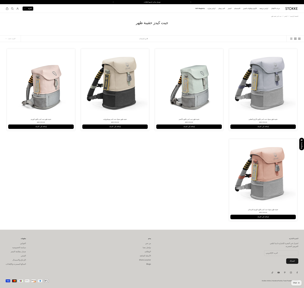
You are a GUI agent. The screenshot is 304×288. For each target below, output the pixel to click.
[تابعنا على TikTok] (272, 272)
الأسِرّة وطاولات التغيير (250, 8)
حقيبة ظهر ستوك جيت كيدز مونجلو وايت (115, 119)
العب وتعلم (221, 8)
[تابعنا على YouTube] (278, 272)
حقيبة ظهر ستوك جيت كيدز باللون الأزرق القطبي (263, 119)
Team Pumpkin (288, 280)
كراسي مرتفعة (264, 8)
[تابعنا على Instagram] (291, 272)
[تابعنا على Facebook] (297, 272)
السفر (229, 8)
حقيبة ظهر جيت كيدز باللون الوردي (41, 119)
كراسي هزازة (212, 8)
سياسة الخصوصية (19, 247)
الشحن (23, 256)
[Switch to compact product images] (291, 38)
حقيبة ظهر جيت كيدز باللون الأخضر (189, 119)
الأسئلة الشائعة (145, 256)
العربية (30, 8)
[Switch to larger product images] (299, 38)
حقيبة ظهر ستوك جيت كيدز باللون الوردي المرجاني (263, 209)
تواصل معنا (147, 247)
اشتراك (292, 261)
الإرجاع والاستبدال (19, 260)
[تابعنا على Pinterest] (285, 272)
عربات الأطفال (275, 8)
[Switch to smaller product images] (295, 38)
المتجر (285, 16)
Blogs (148, 264)
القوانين (23, 243)
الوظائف (148, 252)
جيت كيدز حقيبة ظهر (276, 16)
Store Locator (145, 260)
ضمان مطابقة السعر (18, 252)
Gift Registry (200, 8)
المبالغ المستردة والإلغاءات (16, 264)
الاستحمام (237, 8)
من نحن (148, 243)
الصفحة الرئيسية (294, 16)
